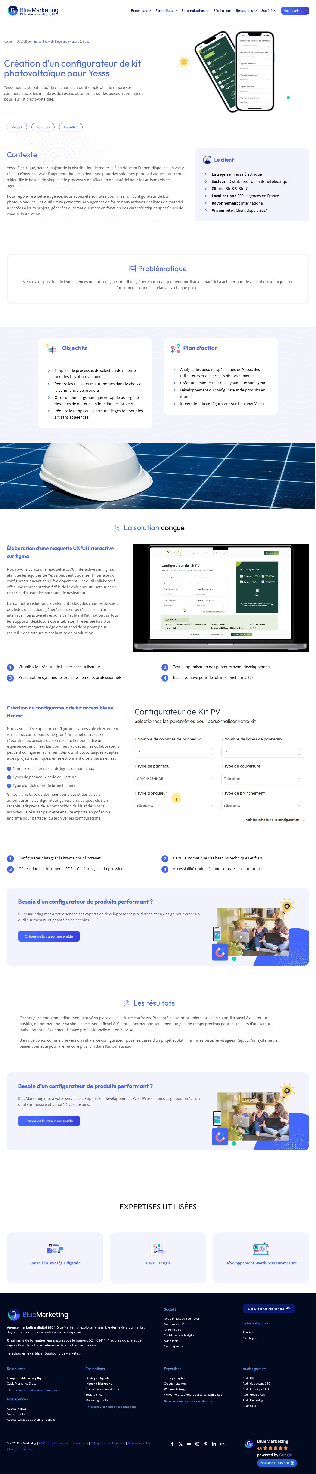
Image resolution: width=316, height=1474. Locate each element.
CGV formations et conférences (68, 1443)
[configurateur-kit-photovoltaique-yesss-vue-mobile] (235, 23)
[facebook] (172, 1444)
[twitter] (181, 1444)
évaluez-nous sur (275, 1462)
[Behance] (222, 1444)
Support (27, 1449)
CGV (42, 1443)
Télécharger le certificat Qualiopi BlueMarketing (44, 1353)
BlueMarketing (272, 1441)
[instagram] (197, 1444)
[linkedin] (214, 1444)
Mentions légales (139, 1443)
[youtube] (189, 1444)
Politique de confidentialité (108, 1443)
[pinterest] (206, 1444)
